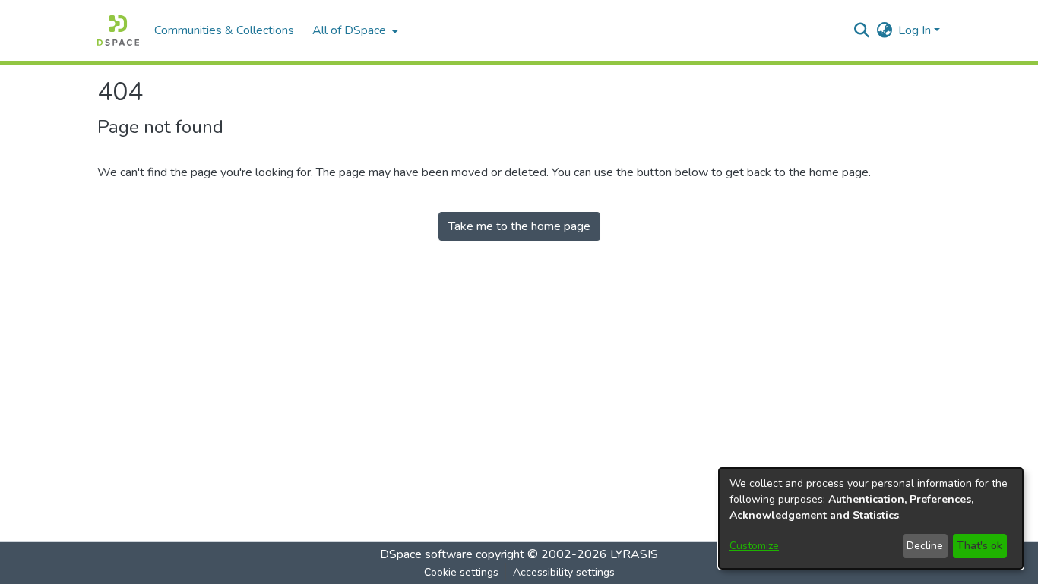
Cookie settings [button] (461, 572)
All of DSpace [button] (349, 30)
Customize (754, 545)
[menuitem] (353, 30)
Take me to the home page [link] (519, 226)
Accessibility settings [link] (564, 572)
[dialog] (871, 518)
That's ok (979, 545)
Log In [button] (916, 30)
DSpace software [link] (426, 554)
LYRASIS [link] (634, 554)
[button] (118, 30)
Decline (925, 545)
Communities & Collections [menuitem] (224, 30)
